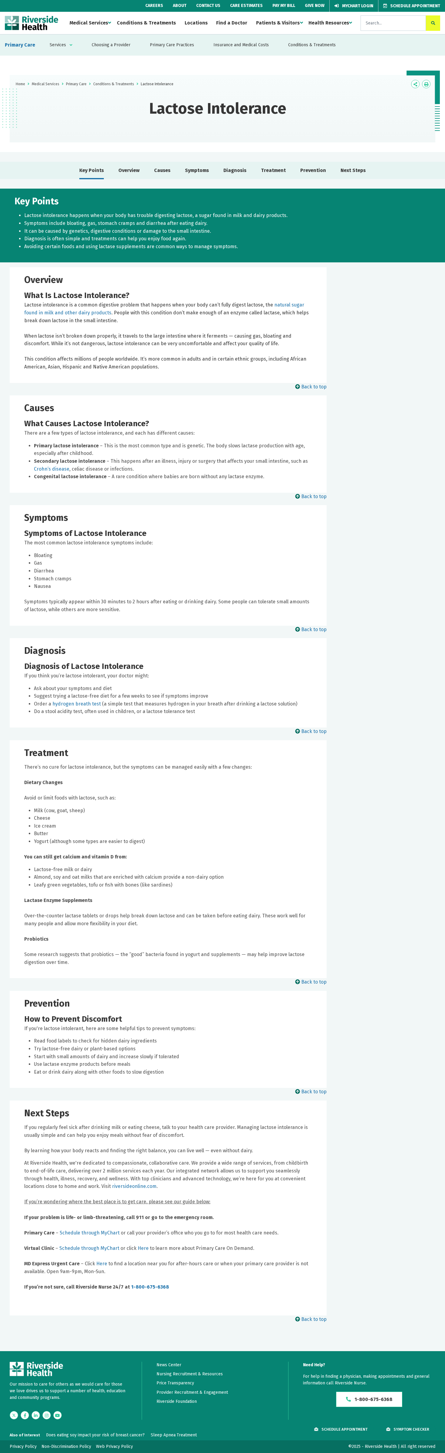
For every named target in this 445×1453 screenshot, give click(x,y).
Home (20, 84)
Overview (129, 170)
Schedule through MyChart (90, 1233)
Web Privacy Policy (114, 1446)
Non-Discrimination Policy (66, 1446)
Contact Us (208, 5)
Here (143, 1248)
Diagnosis (234, 170)
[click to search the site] (433, 23)
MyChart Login (357, 5)
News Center (169, 1364)
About (179, 5)
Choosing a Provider (111, 44)
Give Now (315, 5)
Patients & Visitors (278, 23)
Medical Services (89, 23)
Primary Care (20, 45)
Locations (196, 23)
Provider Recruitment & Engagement (192, 1392)
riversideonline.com (134, 1186)
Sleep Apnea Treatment (174, 1435)
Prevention (313, 170)
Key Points (91, 170)
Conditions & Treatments (146, 23)
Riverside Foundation (177, 1401)
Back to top (314, 387)
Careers (154, 5)
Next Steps (353, 170)
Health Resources (328, 23)
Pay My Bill (283, 5)
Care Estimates (246, 5)
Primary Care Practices (172, 44)
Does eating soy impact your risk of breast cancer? (95, 1435)
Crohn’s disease (51, 469)
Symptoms (197, 170)
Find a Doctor (231, 23)
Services (58, 44)
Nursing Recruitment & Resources (190, 1374)
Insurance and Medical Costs (241, 44)
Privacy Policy (23, 1446)
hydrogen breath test (76, 704)
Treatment (273, 170)
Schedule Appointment (414, 5)
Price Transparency (175, 1383)
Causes (162, 170)
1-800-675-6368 (150, 1287)
